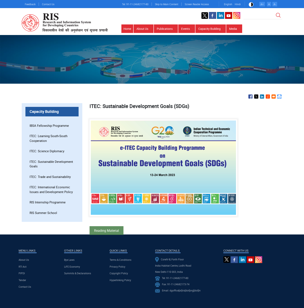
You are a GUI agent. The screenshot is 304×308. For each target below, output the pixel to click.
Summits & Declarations (77, 273)
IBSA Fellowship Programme (49, 125)
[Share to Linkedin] (262, 96)
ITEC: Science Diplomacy (47, 151)
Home (127, 29)
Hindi (238, 4)
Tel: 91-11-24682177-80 (135, 4)
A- (275, 4)
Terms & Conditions (120, 259)
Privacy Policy (117, 266)
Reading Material (106, 230)
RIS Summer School (43, 213)
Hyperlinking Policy (120, 280)
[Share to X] (256, 96)
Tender (22, 280)
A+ (262, 4)
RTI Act (22, 266)
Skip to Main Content (166, 4)
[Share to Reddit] (268, 96)
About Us (24, 259)
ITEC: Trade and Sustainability (50, 177)
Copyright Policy (119, 273)
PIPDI (22, 273)
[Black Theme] (251, 4)
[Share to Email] (274, 96)
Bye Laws (69, 259)
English (228, 4)
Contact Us (48, 4)
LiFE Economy (72, 266)
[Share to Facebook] (250, 96)
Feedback (30, 4)
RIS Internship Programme (48, 202)
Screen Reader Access (197, 4)
